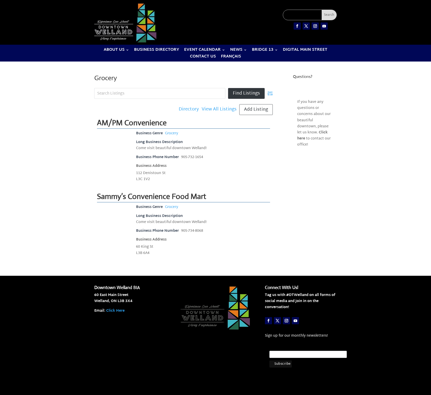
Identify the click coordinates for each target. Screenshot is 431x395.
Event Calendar (202, 50)
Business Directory (156, 50)
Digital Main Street (305, 50)
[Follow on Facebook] (297, 26)
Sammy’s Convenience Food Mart (151, 196)
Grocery (171, 133)
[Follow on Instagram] (315, 26)
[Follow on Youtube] (324, 26)
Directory (189, 109)
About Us (114, 50)
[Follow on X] (306, 26)
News (236, 50)
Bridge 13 (262, 50)
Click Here (115, 311)
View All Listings (219, 109)
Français (231, 57)
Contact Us (203, 57)
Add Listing (256, 110)
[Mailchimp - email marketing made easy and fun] (337, 368)
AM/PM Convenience (132, 122)
